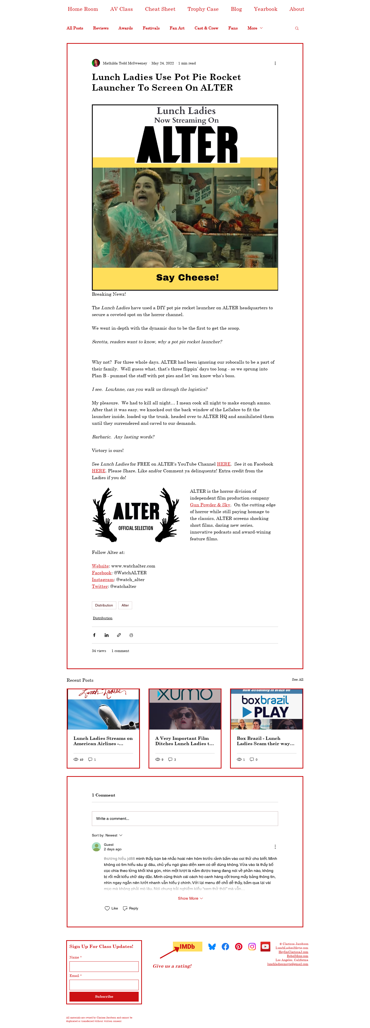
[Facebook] (225, 946)
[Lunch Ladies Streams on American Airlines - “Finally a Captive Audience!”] (103, 709)
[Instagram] (252, 946)
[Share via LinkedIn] (106, 635)
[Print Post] (131, 635)
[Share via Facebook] (94, 635)
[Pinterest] (239, 946)
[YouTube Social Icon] (265, 946)
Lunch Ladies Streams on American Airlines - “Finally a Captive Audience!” (103, 741)
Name (75, 957)
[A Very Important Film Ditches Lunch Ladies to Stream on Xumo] (185, 709)
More (252, 27)
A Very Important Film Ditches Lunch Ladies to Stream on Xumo (183, 741)
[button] (121, 9)
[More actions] (275, 63)
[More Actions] (275, 847)
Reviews (100, 27)
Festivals (151, 27)
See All (297, 679)
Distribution (104, 605)
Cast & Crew (206, 27)
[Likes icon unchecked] (107, 908)
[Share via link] (119, 635)
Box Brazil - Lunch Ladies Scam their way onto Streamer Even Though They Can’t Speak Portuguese (263, 741)
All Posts (75, 27)
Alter (125, 605)
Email (75, 975)
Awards (126, 27)
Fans (233, 27)
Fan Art (177, 27)
